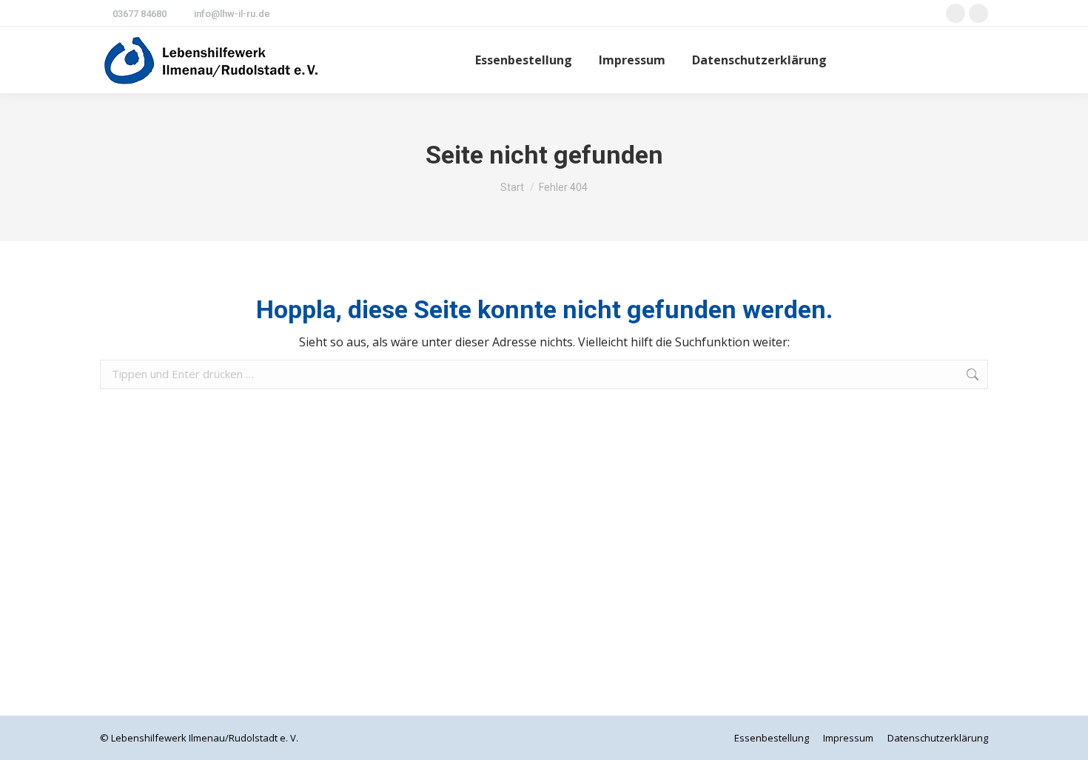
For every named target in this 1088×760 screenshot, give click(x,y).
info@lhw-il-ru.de (232, 13)
